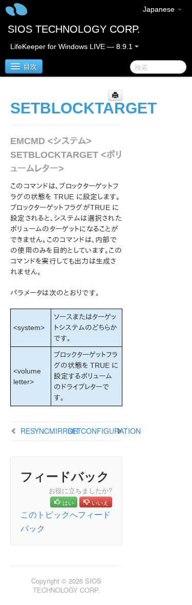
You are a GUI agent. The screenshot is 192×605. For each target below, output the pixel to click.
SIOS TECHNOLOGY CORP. (74, 29)
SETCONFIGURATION (104, 430)
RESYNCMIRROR (49, 430)
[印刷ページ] (115, 95)
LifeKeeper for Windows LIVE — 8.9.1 (72, 46)
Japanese (160, 9)
